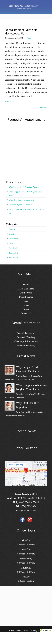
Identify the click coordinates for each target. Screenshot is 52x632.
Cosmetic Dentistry (26, 337)
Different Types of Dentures (20, 205)
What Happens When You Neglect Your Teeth (25, 193)
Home (26, 284)
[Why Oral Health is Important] (9, 409)
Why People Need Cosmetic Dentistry (24, 187)
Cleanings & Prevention (26, 341)
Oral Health (14, 248)
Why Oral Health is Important (21, 200)
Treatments (13, 258)
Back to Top (43, 107)
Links (26, 305)
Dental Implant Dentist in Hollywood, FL (21, 31)
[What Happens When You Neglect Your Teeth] (9, 391)
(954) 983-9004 (28, 506)
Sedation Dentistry (26, 345)
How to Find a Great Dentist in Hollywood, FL (27, 211)
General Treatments (26, 333)
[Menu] (44, 6)
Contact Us (26, 313)
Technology (14, 253)
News (29, 38)
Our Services (26, 292)
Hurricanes (13, 239)
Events (12, 234)
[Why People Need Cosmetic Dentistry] (9, 373)
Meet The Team (26, 288)
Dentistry (13, 229)
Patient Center (26, 296)
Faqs (26, 300)
